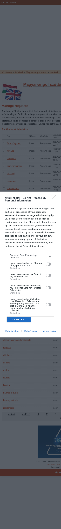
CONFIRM (19, 319)
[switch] (48, 264)
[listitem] (30, 256)
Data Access (30, 331)
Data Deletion (12, 331)
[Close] (55, 198)
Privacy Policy (49, 331)
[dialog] (30, 264)
